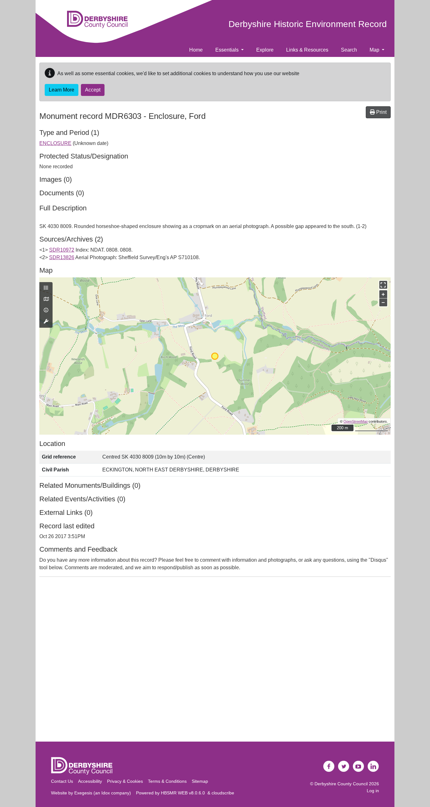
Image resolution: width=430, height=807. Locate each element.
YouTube (358, 766)
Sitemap (200, 781)
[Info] (46, 310)
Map (375, 50)
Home (196, 50)
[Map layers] (46, 288)
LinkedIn (373, 766)
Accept (92, 89)
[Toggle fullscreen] (383, 285)
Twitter (343, 766)
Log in (373, 790)
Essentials (227, 50)
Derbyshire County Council (341, 783)
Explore (265, 50)
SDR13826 (61, 257)
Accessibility (90, 781)
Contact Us (62, 781)
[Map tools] (46, 321)
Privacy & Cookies (125, 781)
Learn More (61, 89)
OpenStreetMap (355, 421)
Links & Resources (307, 50)
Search (349, 50)
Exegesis (83, 792)
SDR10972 (61, 250)
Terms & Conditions (167, 781)
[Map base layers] (46, 299)
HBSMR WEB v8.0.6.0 (184, 792)
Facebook (329, 766)
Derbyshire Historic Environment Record (308, 24)
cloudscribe (223, 792)
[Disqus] (215, 660)
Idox (105, 792)
